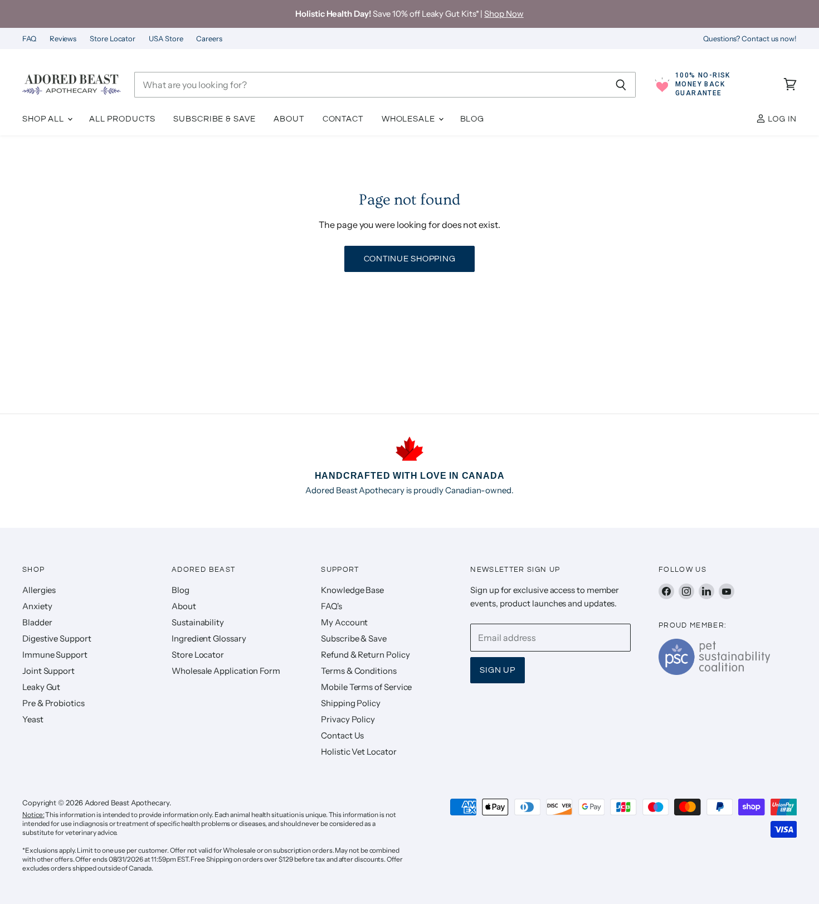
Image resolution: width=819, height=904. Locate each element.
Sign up (497, 670)
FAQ (29, 39)
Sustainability (198, 622)
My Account (344, 622)
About (289, 119)
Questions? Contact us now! (750, 39)
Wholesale (409, 119)
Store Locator (112, 39)
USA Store (166, 39)
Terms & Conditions (359, 670)
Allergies (39, 590)
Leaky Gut (41, 687)
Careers (209, 39)
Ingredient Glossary (209, 638)
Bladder (37, 622)
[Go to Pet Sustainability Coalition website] (714, 671)
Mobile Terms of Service (366, 687)
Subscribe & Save (214, 119)
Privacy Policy (348, 719)
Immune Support (54, 654)
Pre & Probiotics (53, 703)
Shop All (44, 119)
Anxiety (37, 606)
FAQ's (331, 606)
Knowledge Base (352, 590)
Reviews (63, 39)
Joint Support (48, 670)
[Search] (621, 85)
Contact (343, 119)
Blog (472, 119)
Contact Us (342, 735)
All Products (122, 119)
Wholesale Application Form (226, 670)
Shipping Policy (351, 703)
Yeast (32, 719)
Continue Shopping (410, 259)
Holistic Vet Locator (358, 751)
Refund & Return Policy (365, 654)
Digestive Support (56, 638)
